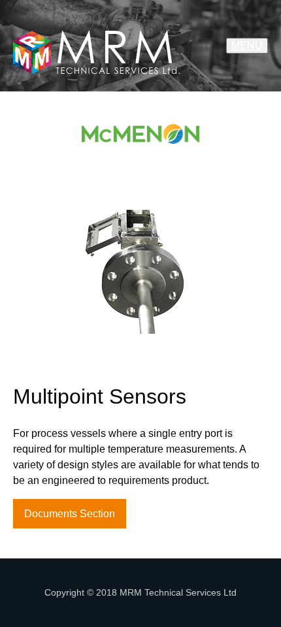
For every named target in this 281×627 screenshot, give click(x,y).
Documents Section (69, 513)
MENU (247, 45)
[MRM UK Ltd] (97, 45)
